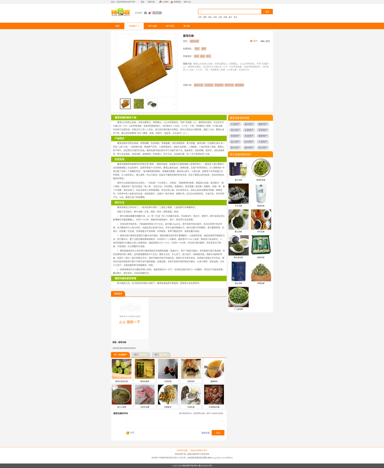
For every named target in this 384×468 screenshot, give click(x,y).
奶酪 (225, 17)
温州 (202, 56)
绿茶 (204, 49)
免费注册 (151, 2)
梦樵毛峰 (260, 283)
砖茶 (215, 17)
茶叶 (197, 49)
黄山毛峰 (238, 180)
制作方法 (229, 85)
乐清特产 (123, 355)
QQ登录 (165, 2)
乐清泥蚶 (167, 381)
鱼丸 (235, 17)
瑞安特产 (262, 124)
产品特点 (209, 85)
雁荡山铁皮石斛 (121, 381)
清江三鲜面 (121, 407)
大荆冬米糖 (144, 407)
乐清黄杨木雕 (214, 407)
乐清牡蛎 (191, 407)
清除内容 (205, 433)
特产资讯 (170, 26)
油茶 (220, 17)
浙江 (208, 56)
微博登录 (177, 2)
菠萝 (205, 17)
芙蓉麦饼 (167, 407)
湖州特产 (249, 147)
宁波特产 (262, 142)
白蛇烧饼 (191, 381)
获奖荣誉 (239, 85)
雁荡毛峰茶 (144, 381)
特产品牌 (152, 26)
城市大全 (187, 2)
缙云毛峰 (238, 283)
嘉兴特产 (235, 147)
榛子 (230, 17)
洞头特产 (235, 130)
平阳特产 (262, 130)
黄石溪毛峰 (238, 258)
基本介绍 (198, 85)
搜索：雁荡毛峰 (119, 342)
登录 (142, 2)
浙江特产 (163, 355)
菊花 (210, 17)
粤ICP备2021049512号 (202, 466)
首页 (118, 26)
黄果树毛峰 (260, 180)
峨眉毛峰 (260, 206)
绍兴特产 (262, 147)
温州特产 (143, 355)
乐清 (196, 56)
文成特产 (249, 136)
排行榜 (186, 26)
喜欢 (255, 41)
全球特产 (133, 26)
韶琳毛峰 (260, 258)
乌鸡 (200, 17)
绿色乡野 (194, 41)
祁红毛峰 (260, 232)
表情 (132, 433)
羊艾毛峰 (238, 206)
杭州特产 (249, 142)
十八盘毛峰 (238, 309)
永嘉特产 (249, 130)
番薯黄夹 (214, 381)
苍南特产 (235, 136)
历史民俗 (219, 85)
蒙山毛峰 (238, 232)
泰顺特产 (262, 136)
